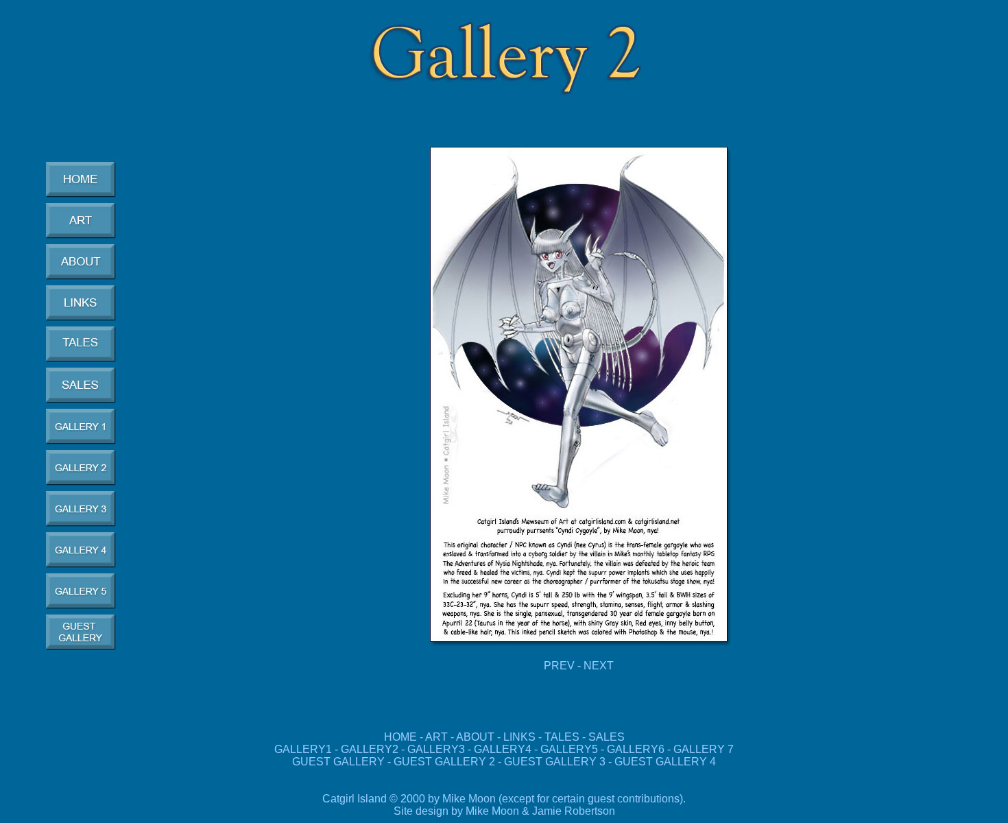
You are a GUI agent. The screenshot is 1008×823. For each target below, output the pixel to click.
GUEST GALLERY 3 (556, 761)
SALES (606, 737)
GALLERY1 (303, 749)
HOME (400, 737)
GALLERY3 (436, 749)
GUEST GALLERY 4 (665, 761)
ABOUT (475, 737)
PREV (559, 665)
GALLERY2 (369, 749)
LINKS (519, 737)
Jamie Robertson (573, 811)
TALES (561, 737)
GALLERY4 (502, 749)
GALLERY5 (570, 749)
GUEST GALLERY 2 (444, 761)
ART (436, 737)
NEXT (599, 665)
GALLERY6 (635, 749)
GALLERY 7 (703, 749)
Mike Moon (492, 811)
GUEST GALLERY (338, 761)
